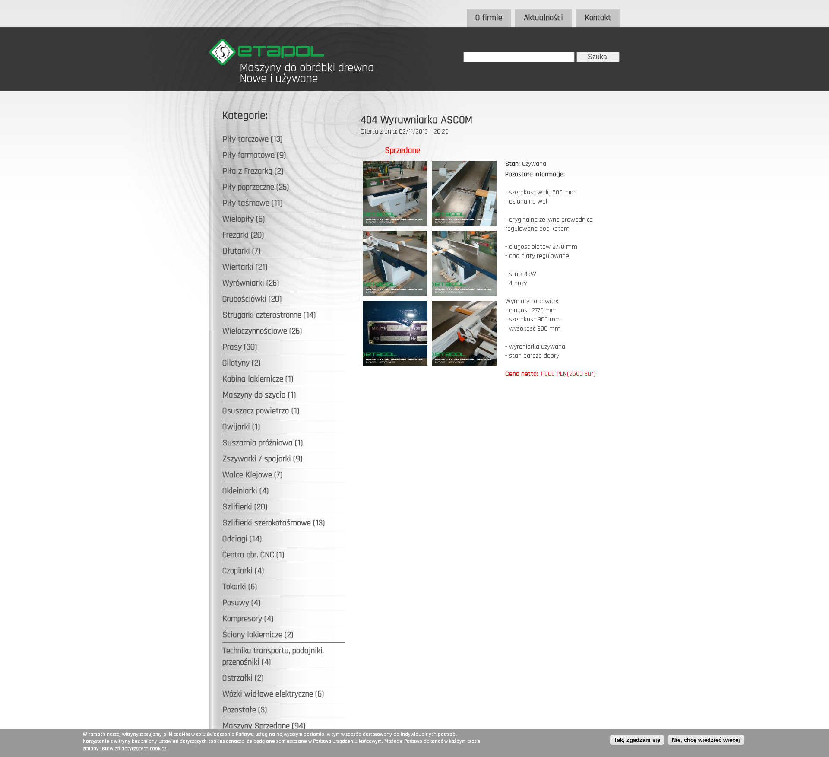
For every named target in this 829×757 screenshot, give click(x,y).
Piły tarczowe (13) (252, 139)
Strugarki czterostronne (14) (269, 315)
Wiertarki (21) (244, 267)
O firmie (488, 17)
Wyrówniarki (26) (250, 283)
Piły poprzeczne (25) (255, 187)
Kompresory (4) (247, 618)
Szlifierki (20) (244, 506)
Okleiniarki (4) (245, 490)
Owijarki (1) (241, 427)
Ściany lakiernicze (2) (257, 634)
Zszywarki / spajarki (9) (262, 458)
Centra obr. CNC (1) (253, 554)
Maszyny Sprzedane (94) (263, 726)
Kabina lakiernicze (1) (257, 379)
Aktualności (543, 17)
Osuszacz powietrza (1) (260, 411)
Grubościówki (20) (252, 299)
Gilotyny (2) (241, 363)
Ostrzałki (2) (242, 678)
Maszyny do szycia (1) (259, 395)
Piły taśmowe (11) (252, 203)
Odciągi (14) (242, 538)
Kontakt (598, 17)
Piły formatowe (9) (254, 155)
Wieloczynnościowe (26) (262, 331)
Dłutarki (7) (241, 251)
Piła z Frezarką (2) (252, 171)
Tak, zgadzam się (637, 740)
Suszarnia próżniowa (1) (262, 442)
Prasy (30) (239, 347)
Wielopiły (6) (243, 219)
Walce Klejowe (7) (252, 474)
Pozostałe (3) (244, 710)
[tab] (283, 139)
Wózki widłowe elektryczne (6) (273, 694)
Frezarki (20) (243, 235)
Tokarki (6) (239, 586)
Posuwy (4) (241, 602)
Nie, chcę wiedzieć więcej (706, 740)
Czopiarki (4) (243, 570)
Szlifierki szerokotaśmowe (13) (273, 522)
